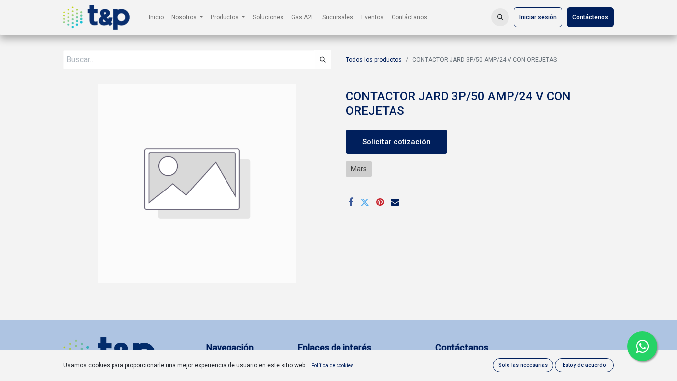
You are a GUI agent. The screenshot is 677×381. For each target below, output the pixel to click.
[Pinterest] (380, 202)
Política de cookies (332, 365)
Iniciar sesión (538, 17)
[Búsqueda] (322, 59)
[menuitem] (156, 17)
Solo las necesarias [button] (523, 365)
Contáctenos (590, 17)
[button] (500, 17)
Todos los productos (374, 59)
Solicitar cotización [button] (396, 141)
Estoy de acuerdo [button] (584, 365)
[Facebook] (350, 202)
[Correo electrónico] (395, 202)
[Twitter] (364, 202)
